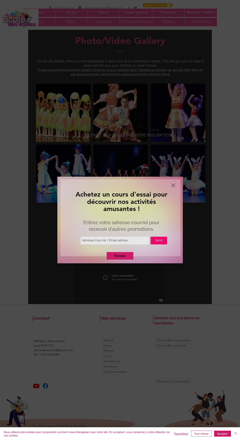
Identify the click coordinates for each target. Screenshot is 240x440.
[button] (173, 185)
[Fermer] (235, 433)
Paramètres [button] (181, 433)
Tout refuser (201, 433)
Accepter (222, 433)
